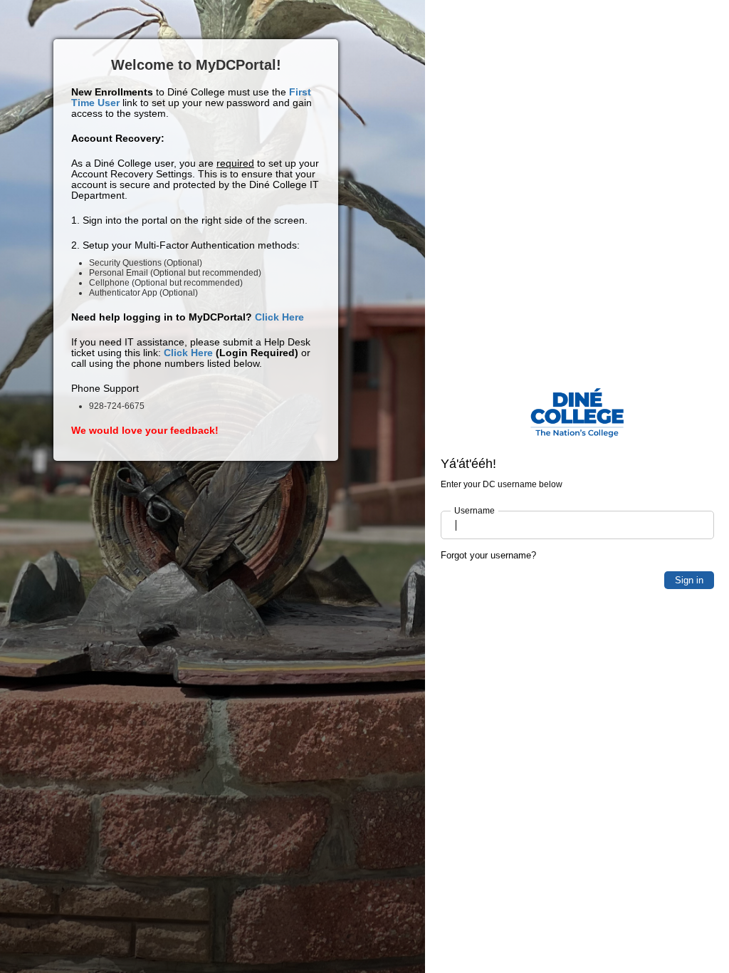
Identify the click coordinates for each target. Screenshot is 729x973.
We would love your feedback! (145, 430)
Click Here (279, 317)
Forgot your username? (488, 555)
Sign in (689, 580)
